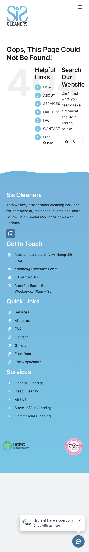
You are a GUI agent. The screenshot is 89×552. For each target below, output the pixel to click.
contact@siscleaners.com (36, 269)
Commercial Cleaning (33, 416)
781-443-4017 (26, 277)
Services (22, 312)
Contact (21, 337)
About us (22, 320)
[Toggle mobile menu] (80, 7)
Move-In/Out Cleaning (33, 408)
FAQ (46, 120)
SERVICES (51, 103)
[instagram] (10, 233)
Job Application (28, 362)
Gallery (21, 345)
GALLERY (51, 112)
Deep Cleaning (27, 391)
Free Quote (24, 353)
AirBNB (20, 399)
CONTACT (51, 129)
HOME (48, 87)
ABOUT (49, 95)
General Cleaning (29, 383)
